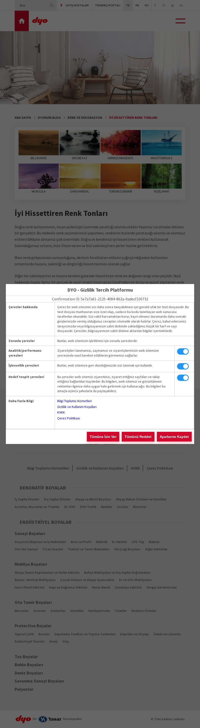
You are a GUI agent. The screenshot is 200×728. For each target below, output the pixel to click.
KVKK (61, 412)
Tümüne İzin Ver (103, 437)
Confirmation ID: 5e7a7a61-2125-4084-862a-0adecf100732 (100, 298)
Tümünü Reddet (138, 437)
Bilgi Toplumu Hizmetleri (74, 401)
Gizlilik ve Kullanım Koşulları (77, 407)
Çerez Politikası (68, 418)
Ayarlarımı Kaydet (174, 437)
